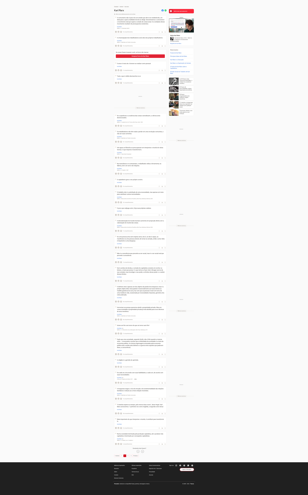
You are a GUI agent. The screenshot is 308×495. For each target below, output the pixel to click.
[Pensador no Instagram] (176, 465)
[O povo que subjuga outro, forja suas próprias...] (162, 215)
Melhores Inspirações (119, 465)
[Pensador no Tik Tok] (192, 465)
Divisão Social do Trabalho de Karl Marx (180, 72)
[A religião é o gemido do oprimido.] (162, 367)
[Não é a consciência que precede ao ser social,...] (162, 262)
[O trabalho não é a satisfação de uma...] (162, 202)
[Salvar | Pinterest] (121, 32)
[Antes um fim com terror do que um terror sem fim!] (162, 333)
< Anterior (117, 455)
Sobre (115, 471)
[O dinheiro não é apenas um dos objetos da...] (162, 301)
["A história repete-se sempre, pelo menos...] (162, 413)
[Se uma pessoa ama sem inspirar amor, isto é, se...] (162, 247)
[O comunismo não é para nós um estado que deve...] (162, 32)
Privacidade (152, 471)
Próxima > (135, 455)
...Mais (135, 379)
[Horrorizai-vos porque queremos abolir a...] (162, 319)
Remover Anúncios (118, 478)
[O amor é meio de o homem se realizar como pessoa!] (162, 70)
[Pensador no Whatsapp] (188, 465)
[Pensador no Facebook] (180, 465)
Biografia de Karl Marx (175, 43)
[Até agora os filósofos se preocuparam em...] (162, 158)
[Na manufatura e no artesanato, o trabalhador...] (162, 173)
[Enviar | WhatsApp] (165, 10)
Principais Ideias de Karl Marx (178, 56)
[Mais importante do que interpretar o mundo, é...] (162, 428)
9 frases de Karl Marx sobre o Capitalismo (178, 67)
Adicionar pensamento (180, 11)
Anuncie (151, 475)
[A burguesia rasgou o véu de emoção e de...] (162, 399)
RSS (133, 475)
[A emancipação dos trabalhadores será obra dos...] (162, 46)
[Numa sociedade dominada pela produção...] (162, 444)
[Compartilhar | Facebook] (163, 10)
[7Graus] (192, 483)
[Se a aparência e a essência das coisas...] (162, 126)
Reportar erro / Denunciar (155, 468)
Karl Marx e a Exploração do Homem (180, 63)
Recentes (116, 468)
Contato (116, 475)
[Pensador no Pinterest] (184, 465)
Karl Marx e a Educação (177, 59)
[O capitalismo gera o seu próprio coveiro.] (162, 186)
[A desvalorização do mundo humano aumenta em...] (162, 231)
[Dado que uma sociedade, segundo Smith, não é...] (162, 354)
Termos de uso (135, 471)
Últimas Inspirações (136, 465)
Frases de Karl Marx (175, 53)
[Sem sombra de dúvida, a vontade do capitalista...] (162, 281)
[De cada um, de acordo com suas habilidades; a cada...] (162, 383)
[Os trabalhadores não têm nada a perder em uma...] (162, 142)
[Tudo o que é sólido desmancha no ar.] (162, 83)
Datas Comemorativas (154, 465)
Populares (134, 468)
